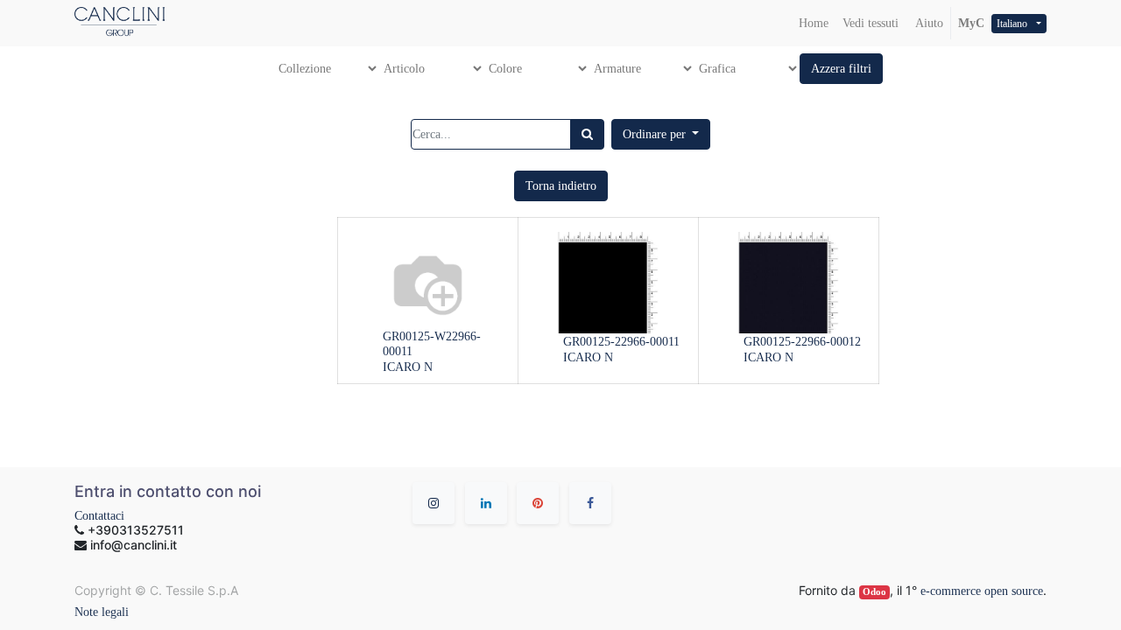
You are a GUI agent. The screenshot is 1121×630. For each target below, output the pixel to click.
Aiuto (928, 23)
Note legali (101, 612)
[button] (841, 68)
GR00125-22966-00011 (621, 341)
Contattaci (99, 515)
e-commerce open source (981, 591)
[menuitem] (813, 23)
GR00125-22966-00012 (802, 341)
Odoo (874, 592)
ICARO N (408, 367)
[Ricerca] (587, 134)
